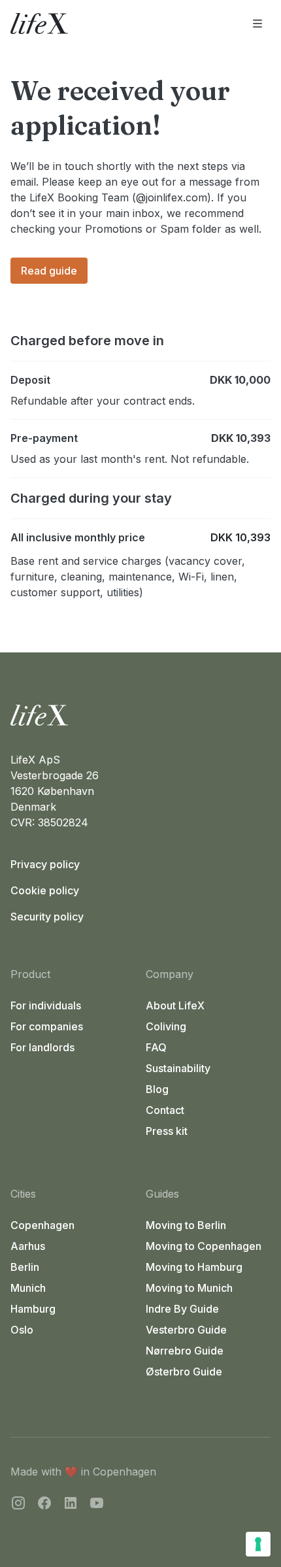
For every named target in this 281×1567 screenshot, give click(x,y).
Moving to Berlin (186, 1225)
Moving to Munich (189, 1287)
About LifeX (175, 1005)
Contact (165, 1110)
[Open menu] (257, 23)
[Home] (140, 715)
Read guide (49, 270)
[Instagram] (18, 1505)
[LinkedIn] (70, 1505)
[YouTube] (97, 1505)
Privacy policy (45, 864)
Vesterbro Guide (186, 1329)
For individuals (45, 1005)
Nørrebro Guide (184, 1350)
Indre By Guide (182, 1308)
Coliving (166, 1026)
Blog (157, 1089)
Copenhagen (42, 1225)
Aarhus (27, 1246)
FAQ (156, 1047)
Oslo (21, 1329)
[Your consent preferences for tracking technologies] (258, 1544)
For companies (46, 1026)
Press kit (167, 1130)
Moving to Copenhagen (203, 1246)
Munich (28, 1287)
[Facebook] (44, 1505)
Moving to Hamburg (194, 1266)
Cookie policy (44, 890)
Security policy (47, 916)
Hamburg (33, 1308)
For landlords (42, 1047)
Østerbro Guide (184, 1371)
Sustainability (178, 1068)
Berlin (24, 1266)
